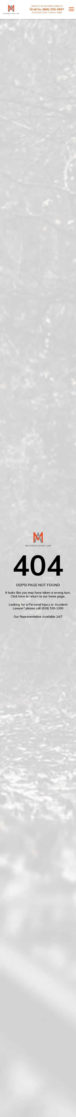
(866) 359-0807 (53, 9)
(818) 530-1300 (52, 608)
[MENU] (69, 9)
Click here (18, 596)
